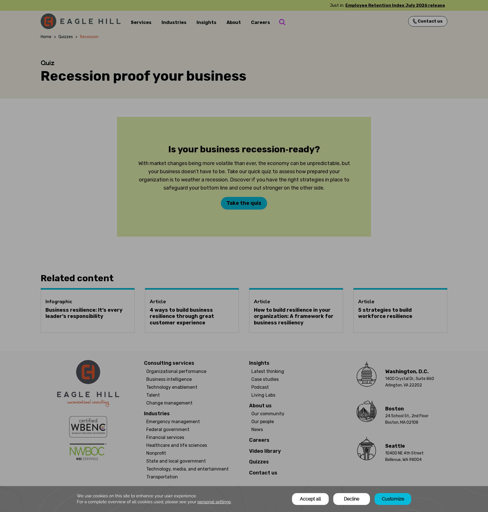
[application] (244, 499)
